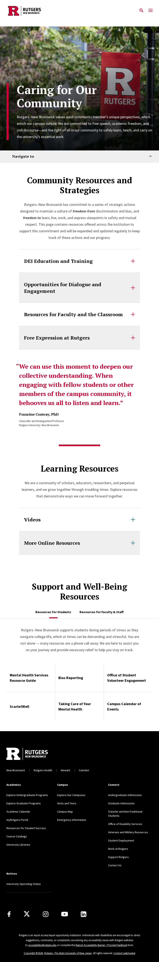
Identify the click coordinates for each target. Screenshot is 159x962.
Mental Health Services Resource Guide (29, 678)
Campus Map (65, 811)
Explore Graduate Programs (23, 803)
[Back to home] (34, 754)
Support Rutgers (118, 857)
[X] (26, 914)
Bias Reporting (70, 677)
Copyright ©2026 (33, 953)
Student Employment (121, 840)
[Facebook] (9, 914)
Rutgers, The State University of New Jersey (68, 953)
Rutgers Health (43, 770)
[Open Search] (141, 10)
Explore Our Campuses (71, 795)
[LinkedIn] (83, 914)
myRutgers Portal (17, 820)
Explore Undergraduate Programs (27, 795)
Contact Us (115, 865)
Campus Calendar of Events (124, 706)
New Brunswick (15, 770)
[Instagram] (45, 914)
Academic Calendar (18, 811)
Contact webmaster (124, 953)
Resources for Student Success (26, 828)
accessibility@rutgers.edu (42, 945)
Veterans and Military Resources (128, 832)
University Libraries (18, 844)
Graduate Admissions (121, 803)
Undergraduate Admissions (125, 795)
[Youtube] (64, 914)
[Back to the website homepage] (24, 11)
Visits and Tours (66, 803)
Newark (65, 770)
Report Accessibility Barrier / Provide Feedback (101, 945)
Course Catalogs (16, 836)
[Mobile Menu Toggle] (150, 10)
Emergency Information (71, 820)
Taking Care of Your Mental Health (74, 706)
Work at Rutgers (118, 849)
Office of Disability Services (125, 824)
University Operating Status (23, 884)
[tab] (53, 612)
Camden (84, 770)
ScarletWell (19, 706)
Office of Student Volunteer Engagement (126, 678)
